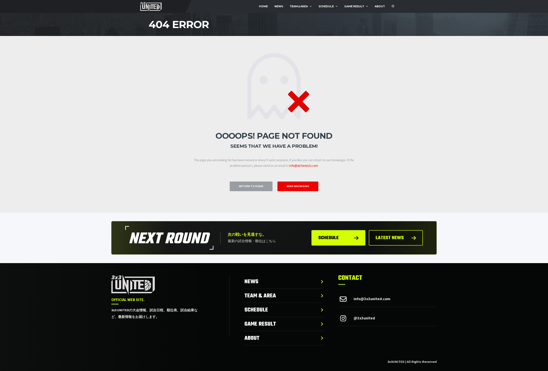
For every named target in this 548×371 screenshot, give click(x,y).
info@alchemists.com (303, 166)
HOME (263, 6)
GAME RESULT (354, 6)
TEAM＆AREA (299, 6)
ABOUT (380, 6)
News (278, 6)
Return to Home (251, 186)
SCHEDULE (326, 6)
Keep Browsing (298, 186)
